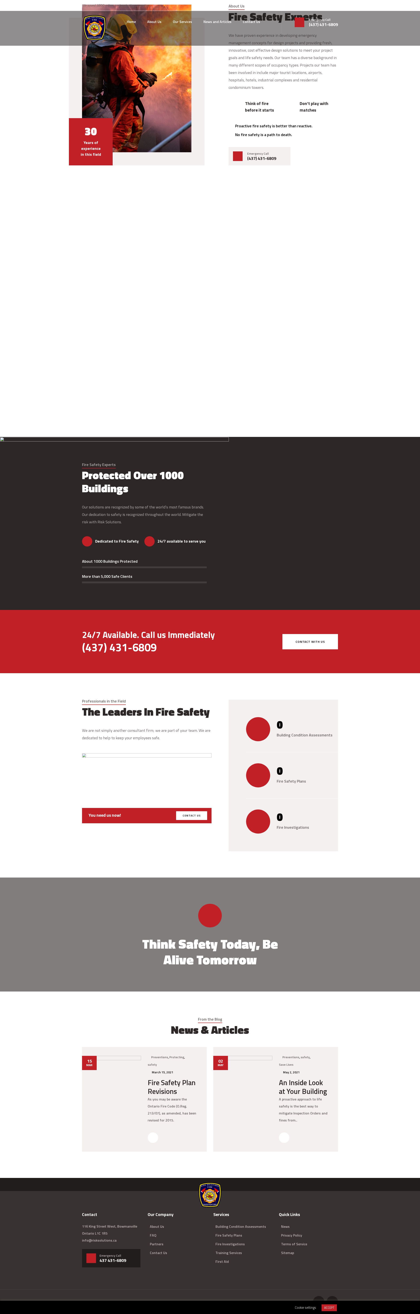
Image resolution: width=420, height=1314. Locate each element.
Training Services (228, 1252)
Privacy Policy (291, 1235)
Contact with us (310, 641)
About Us (154, 21)
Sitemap (287, 1252)
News (285, 1226)
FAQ (153, 1235)
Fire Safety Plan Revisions (172, 1087)
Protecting (176, 1057)
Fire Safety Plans (228, 1235)
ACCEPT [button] (329, 1307)
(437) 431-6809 (323, 24)
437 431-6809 (113, 1260)
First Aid (222, 1261)
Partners (156, 1244)
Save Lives (286, 1064)
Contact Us (251, 21)
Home (131, 21)
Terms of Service (294, 1244)
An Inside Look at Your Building (303, 1087)
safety (152, 1064)
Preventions (159, 1057)
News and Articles (217, 21)
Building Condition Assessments (240, 1226)
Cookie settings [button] (305, 1307)
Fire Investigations (230, 1244)
